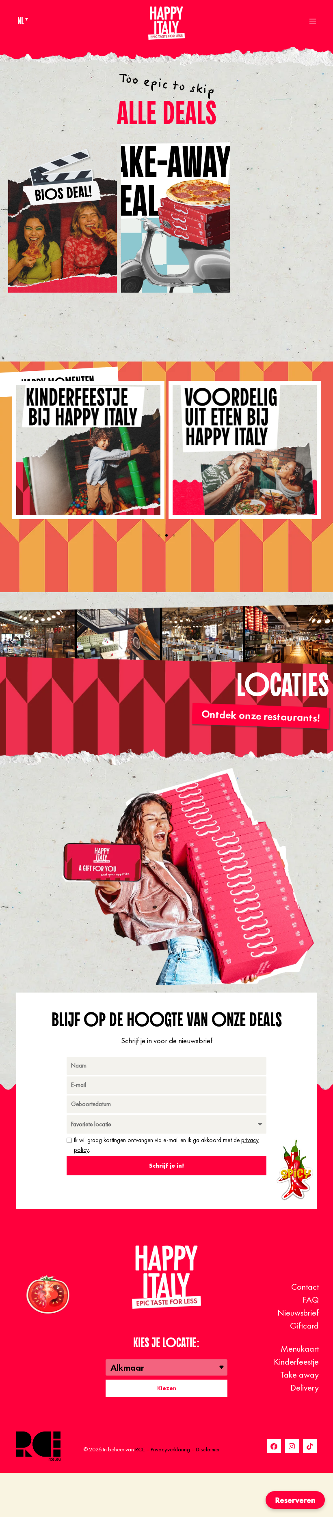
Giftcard (304, 1325)
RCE (140, 1449)
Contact (305, 1286)
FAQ (311, 1299)
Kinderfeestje (296, 1361)
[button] (159, 535)
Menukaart (300, 1348)
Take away (299, 1374)
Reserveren (295, 1500)
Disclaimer (208, 1449)
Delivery (304, 1387)
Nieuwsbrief (298, 1312)
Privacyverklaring (170, 1449)
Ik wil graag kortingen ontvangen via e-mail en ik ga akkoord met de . (166, 1145)
